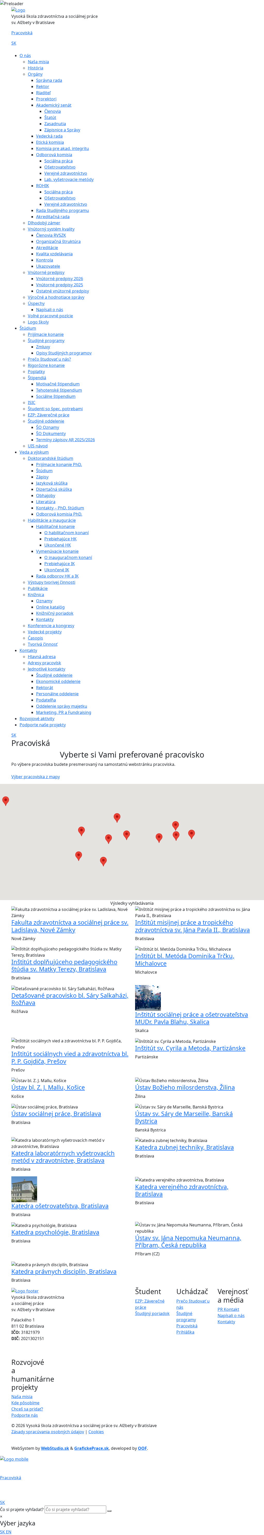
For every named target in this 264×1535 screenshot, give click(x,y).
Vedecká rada (49, 136)
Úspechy (36, 303)
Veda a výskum (34, 452)
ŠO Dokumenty (51, 433)
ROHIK (42, 185)
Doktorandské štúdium (50, 458)
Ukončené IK (56, 570)
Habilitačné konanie (55, 526)
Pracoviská (21, 33)
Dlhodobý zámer (44, 223)
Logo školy (38, 322)
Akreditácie (47, 247)
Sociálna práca (58, 161)
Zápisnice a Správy (62, 130)
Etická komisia (50, 142)
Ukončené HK (57, 545)
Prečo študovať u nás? (49, 359)
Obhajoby (45, 495)
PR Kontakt (228, 1309)
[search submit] (109, 1511)
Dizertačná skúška (54, 489)
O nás (25, 55)
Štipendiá (37, 378)
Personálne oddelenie (57, 694)
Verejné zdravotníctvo (65, 173)
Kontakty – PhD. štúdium (60, 508)
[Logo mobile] (14, 1458)
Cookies (96, 1432)
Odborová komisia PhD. (59, 514)
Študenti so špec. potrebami (55, 409)
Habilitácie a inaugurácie (52, 520)
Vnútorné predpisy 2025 (59, 285)
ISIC (31, 402)
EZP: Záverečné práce (48, 415)
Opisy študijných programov (64, 353)
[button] (126, 835)
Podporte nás (24, 1415)
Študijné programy (46, 340)
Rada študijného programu (62, 210)
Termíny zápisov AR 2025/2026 (65, 440)
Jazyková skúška (52, 483)
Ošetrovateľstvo (60, 167)
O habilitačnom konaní (66, 533)
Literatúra (45, 502)
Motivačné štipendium (58, 384)
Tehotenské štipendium (59, 390)
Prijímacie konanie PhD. (59, 464)
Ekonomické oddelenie (58, 681)
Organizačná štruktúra (58, 241)
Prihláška (185, 1332)
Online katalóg (50, 607)
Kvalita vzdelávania (54, 254)
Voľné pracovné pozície (50, 316)
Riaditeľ (43, 93)
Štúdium (28, 328)
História (35, 68)
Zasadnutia (55, 124)
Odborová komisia (54, 155)
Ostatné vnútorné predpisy (62, 291)
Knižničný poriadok (54, 613)
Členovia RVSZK (51, 235)
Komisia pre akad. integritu (62, 148)
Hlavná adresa (42, 656)
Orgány (35, 74)
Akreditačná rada (53, 216)
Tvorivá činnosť (42, 644)
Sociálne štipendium (56, 396)
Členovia (52, 111)
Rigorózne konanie (46, 365)
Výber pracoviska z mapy (35, 777)
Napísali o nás (49, 309)
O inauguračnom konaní (68, 557)
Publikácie (38, 588)
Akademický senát (53, 105)
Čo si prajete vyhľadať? (22, 1509)
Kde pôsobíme (25, 1403)
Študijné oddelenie (46, 421)
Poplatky (36, 371)
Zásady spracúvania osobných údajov (47, 1432)
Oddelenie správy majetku (61, 706)
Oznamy (44, 601)
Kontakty (45, 619)
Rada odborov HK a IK (57, 576)
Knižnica (36, 594)
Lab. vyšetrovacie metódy (69, 179)
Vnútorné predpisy (46, 272)
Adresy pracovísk (44, 663)
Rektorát (44, 687)
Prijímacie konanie (46, 334)
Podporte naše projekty (43, 725)
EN (8, 1532)
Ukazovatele (48, 266)
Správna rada (49, 80)
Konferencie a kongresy (51, 625)
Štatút (50, 117)
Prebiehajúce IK (59, 563)
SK (13, 43)
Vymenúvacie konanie (57, 551)
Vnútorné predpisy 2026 (59, 278)
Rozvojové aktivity (37, 718)
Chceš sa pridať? (27, 1409)
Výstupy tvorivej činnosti (51, 582)
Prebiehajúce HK (60, 539)
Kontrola (44, 260)
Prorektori (46, 99)
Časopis (35, 638)
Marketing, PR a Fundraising (63, 712)
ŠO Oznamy (47, 427)
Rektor (42, 86)
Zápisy (42, 477)
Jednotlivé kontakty (46, 669)
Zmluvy (43, 347)
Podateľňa (46, 700)
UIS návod (38, 446)
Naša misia (38, 62)
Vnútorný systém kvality (51, 229)
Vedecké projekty (45, 632)
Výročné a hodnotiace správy (56, 297)
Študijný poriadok (152, 1313)
